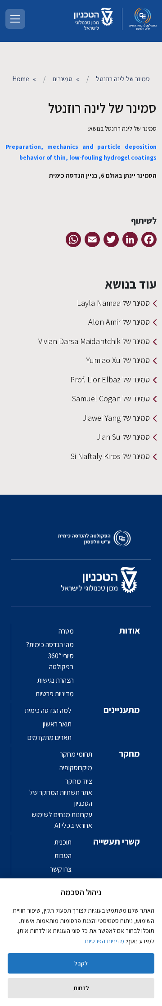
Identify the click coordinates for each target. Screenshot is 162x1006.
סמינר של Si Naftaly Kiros (110, 456)
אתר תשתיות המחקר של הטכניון (60, 798)
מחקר (129, 753)
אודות (129, 630)
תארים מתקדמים (49, 737)
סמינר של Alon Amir (119, 322)
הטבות (63, 855)
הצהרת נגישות (55, 680)
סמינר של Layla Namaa (113, 303)
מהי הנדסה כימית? (50, 644)
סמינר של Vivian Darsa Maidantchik (94, 341)
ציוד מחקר (78, 781)
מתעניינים (122, 710)
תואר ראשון (57, 724)
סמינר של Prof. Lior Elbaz (110, 379)
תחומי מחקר (76, 754)
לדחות (81, 988)
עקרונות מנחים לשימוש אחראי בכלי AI (62, 820)
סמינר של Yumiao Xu (118, 360)
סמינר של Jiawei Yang (116, 418)
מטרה (66, 631)
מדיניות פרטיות (55, 693)
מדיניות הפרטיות (104, 941)
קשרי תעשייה (116, 841)
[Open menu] (15, 19)
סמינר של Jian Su (123, 437)
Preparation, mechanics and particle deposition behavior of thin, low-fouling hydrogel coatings (81, 151)
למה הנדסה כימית (48, 710)
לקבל (81, 963)
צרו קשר (61, 869)
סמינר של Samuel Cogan (111, 398)
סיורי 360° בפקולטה (61, 661)
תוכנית (63, 842)
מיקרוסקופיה (75, 767)
